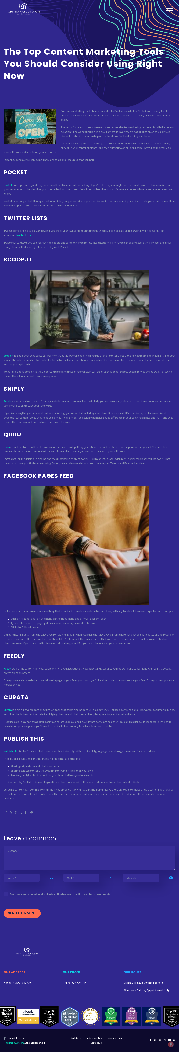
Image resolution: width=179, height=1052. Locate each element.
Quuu (7, 447)
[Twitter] (11, 812)
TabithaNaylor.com (14, 1042)
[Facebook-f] (150, 1040)
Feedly (7, 668)
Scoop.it (8, 355)
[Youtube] (169, 1040)
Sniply (7, 401)
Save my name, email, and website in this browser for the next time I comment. (60, 894)
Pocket (8, 185)
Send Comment (22, 913)
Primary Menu (169, 8)
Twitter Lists (23, 235)
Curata (8, 710)
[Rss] (174, 1040)
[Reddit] (31, 812)
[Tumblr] (21, 812)
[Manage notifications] (171, 1044)
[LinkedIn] (26, 812)
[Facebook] (6, 812)
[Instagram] (165, 1040)
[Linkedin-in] (155, 1040)
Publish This (11, 751)
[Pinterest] (16, 812)
